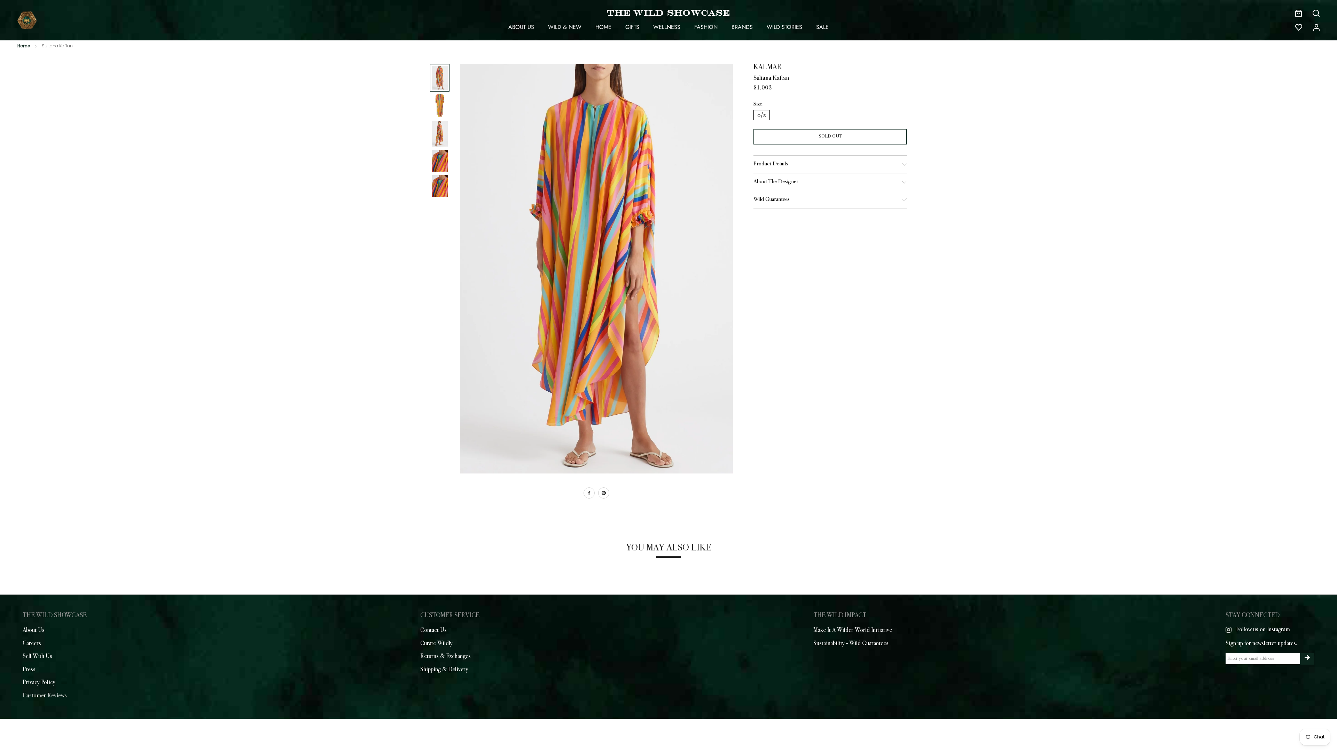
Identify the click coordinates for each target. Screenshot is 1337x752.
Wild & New (564, 27)
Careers (32, 644)
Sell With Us (37, 656)
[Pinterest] (603, 493)
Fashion (706, 27)
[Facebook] (589, 493)
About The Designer (775, 182)
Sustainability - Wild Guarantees (851, 644)
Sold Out (830, 136)
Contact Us (433, 630)
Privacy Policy (39, 683)
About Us (521, 27)
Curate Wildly (436, 644)
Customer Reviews (45, 696)
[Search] (1316, 13)
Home (603, 27)
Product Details (770, 164)
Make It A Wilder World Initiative (852, 630)
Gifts (632, 27)
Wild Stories (784, 27)
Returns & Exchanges (445, 656)
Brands (742, 27)
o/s (761, 115)
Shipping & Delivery (444, 670)
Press (29, 670)
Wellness (666, 27)
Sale (822, 27)
